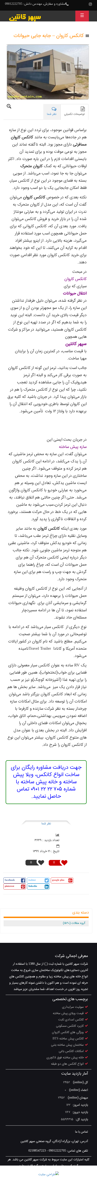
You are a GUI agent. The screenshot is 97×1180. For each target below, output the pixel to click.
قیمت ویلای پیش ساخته (68, 1013)
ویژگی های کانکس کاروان (68, 1032)
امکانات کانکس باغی (71, 1051)
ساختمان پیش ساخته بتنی (67, 1045)
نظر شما (46, 823)
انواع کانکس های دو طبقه (67, 1064)
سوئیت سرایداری (73, 1007)
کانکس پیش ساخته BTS (68, 1038)
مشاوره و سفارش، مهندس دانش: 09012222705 (35, 4)
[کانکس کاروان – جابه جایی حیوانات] (48, 72)
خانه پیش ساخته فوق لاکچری (65, 1057)
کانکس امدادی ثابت (71, 1019)
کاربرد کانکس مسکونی (70, 1026)
